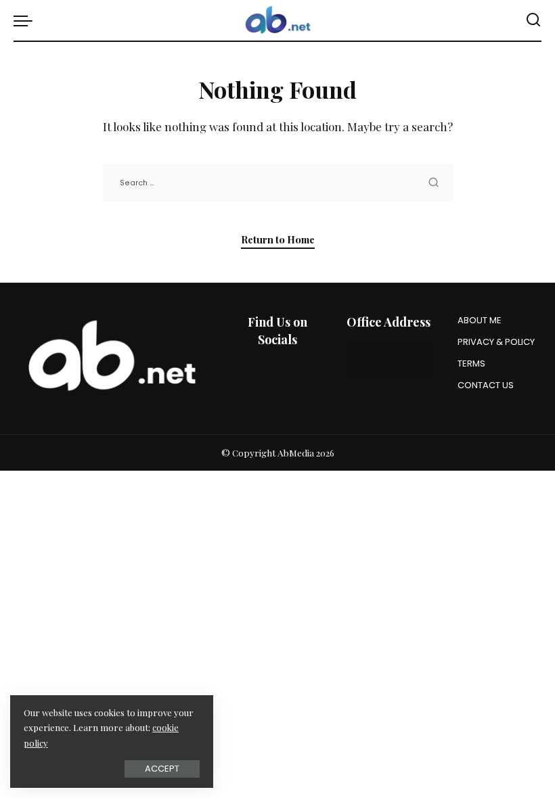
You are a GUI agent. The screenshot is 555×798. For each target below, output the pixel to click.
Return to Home (278, 239)
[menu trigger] (26, 20)
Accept (162, 768)
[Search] (533, 20)
